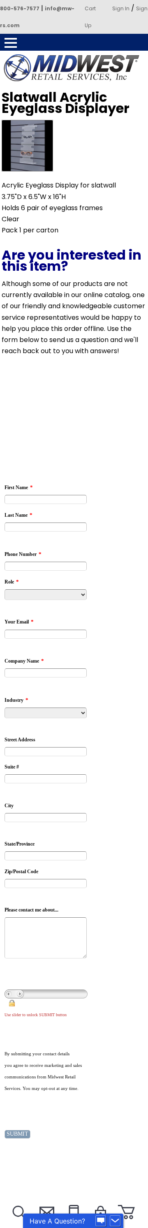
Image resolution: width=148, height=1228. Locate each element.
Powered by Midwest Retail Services (74, 68)
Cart (90, 8)
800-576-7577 (19, 8)
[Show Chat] (100, 1221)
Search (18, 1222)
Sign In (121, 8)
